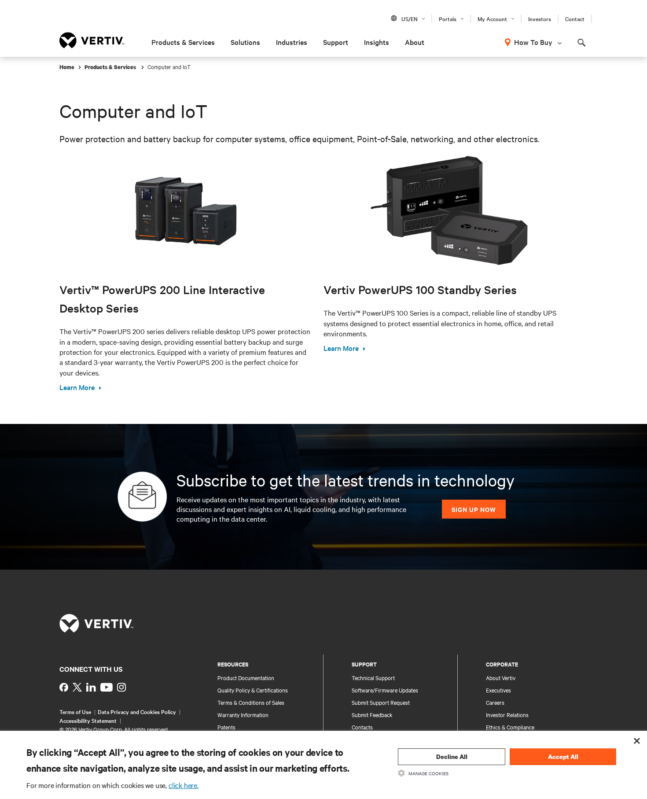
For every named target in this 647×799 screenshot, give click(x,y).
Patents (226, 727)
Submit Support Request (381, 702)
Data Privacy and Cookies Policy (137, 711)
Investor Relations (507, 714)
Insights (376, 42)
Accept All (563, 756)
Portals (447, 18)
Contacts (362, 727)
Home (66, 67)
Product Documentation (245, 677)
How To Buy (533, 42)
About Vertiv (500, 677)
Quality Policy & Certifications (252, 690)
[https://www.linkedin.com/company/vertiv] (91, 687)
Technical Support (373, 677)
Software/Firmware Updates (385, 690)
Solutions (245, 42)
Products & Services (183, 42)
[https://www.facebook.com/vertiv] (63, 687)
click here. (184, 785)
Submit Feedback (372, 714)
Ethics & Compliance (510, 727)
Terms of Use (75, 711)
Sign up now (474, 509)
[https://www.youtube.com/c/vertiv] (106, 687)
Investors (539, 18)
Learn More (77, 387)
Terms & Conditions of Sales (250, 702)
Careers (495, 702)
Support (335, 42)
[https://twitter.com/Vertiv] (77, 687)
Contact (575, 18)
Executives (498, 690)
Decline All (451, 756)
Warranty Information (242, 714)
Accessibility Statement (88, 720)
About (414, 42)
